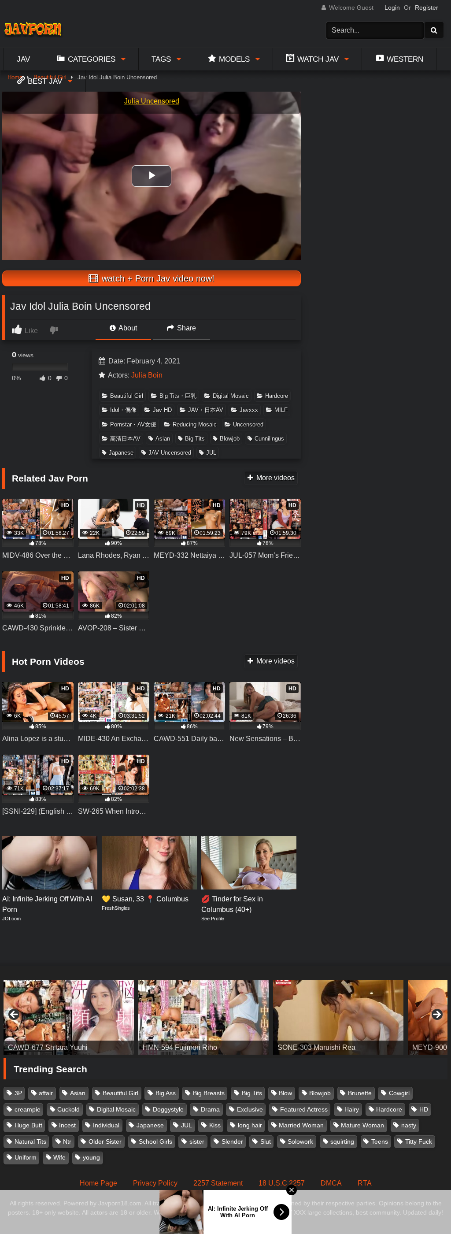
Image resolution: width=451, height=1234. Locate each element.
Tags (161, 59)
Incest (67, 1125)
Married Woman (301, 1125)
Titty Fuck (418, 1141)
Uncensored (248, 424)
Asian (162, 438)
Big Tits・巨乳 (177, 396)
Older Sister (105, 1141)
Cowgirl (399, 1093)
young (91, 1157)
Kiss (215, 1125)
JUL (211, 452)
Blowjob (230, 438)
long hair (250, 1125)
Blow (285, 1093)
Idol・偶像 (123, 410)
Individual (106, 1125)
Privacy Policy (155, 1183)
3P (18, 1093)
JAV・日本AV (205, 410)
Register (426, 7)
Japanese (121, 452)
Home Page (98, 1183)
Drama (210, 1109)
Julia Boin (147, 375)
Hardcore (276, 396)
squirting (342, 1141)
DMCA (331, 1183)
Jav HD (162, 410)
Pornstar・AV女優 (133, 424)
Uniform (26, 1157)
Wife (59, 1157)
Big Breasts (209, 1093)
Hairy (351, 1109)
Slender (232, 1141)
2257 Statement (218, 1183)
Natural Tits (30, 1141)
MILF (281, 410)
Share (185, 328)
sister (196, 1141)
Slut (265, 1141)
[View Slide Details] (69, 1017)
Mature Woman (362, 1125)
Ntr (67, 1141)
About (127, 328)
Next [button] (436, 1015)
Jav (23, 59)
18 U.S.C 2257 (282, 1183)
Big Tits (195, 438)
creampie (28, 1109)
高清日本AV (125, 438)
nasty (408, 1125)
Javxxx (249, 410)
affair (46, 1093)
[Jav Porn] (36, 30)
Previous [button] (14, 1015)
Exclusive (250, 1109)
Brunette (360, 1093)
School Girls (155, 1141)
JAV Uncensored (169, 452)
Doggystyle (168, 1109)
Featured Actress (304, 1109)
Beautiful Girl (126, 396)
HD (423, 1109)
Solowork (300, 1141)
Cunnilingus (269, 438)
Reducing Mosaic (195, 424)
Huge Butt (28, 1125)
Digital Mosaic (231, 396)
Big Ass (165, 1093)
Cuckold (68, 1109)
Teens (379, 1141)
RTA (365, 1183)
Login (392, 7)
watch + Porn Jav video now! (156, 278)
